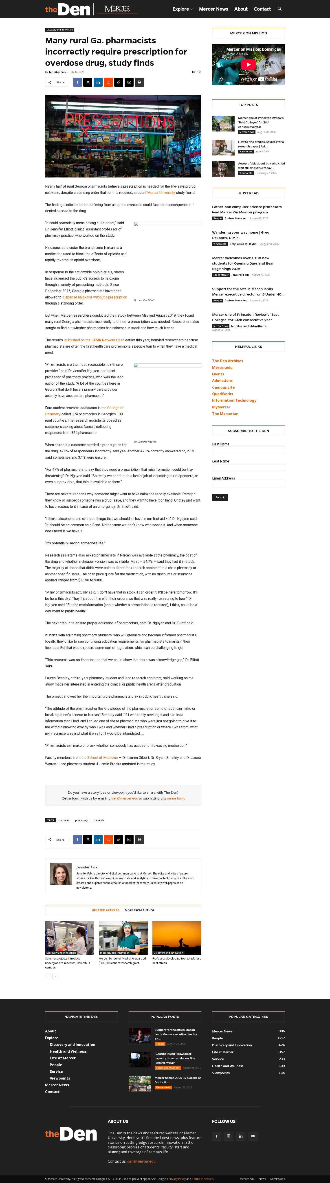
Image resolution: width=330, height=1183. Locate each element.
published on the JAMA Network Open (94, 340)
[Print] (139, 82)
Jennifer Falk (57, 72)
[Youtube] (253, 1136)
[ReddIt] (108, 82)
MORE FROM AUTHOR (139, 910)
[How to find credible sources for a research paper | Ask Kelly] (223, 148)
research (98, 820)
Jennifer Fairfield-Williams (248, 326)
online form (175, 798)
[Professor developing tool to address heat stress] (176, 938)
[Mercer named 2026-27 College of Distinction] (140, 1083)
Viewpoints (246, 151)
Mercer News (213, 9)
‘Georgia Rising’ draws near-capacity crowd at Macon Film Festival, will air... (175, 1058)
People (217, 218)
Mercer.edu (222, 367)
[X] (87, 82)
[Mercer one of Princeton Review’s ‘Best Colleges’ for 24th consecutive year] (223, 123)
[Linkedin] (98, 82)
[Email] (129, 82)
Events (218, 374)
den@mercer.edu (124, 798)
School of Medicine (102, 758)
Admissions (277, 1179)
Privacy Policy (177, 1179)
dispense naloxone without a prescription (94, 297)
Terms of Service (202, 1179)
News (262, 1179)
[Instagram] (228, 1136)
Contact (262, 9)
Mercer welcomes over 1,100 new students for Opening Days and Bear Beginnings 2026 (243, 263)
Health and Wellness (168, 1067)
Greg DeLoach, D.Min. (243, 243)
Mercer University (161, 193)
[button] (279, 9)
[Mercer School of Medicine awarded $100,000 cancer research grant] (123, 938)
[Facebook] (77, 82)
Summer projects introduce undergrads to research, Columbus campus (67, 963)
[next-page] (55, 976)
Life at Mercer (221, 274)
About (241, 9)
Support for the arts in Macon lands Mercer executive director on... (176, 1034)
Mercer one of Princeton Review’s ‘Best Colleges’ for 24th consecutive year (261, 122)
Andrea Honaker (236, 218)
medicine (64, 820)
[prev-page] (48, 976)
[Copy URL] (118, 82)
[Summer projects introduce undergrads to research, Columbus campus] (69, 938)
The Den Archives (227, 360)
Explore (181, 9)
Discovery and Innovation (59, 29)
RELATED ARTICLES (105, 910)
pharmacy (81, 820)
